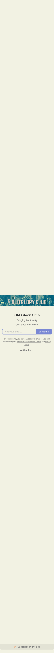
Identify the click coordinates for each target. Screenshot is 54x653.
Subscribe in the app (29, 646)
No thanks (25, 350)
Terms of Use (40, 338)
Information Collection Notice (29, 341)
